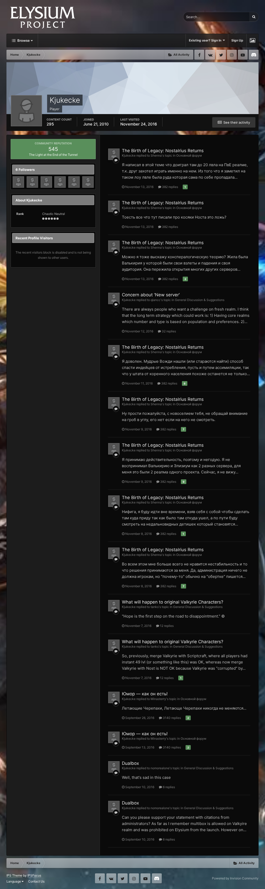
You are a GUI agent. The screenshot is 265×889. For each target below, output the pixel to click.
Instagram (232, 55)
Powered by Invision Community (235, 878)
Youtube (243, 55)
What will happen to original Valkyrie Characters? (172, 602)
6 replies (168, 787)
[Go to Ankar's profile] (88, 182)
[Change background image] (252, 40)
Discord (254, 55)
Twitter (221, 55)
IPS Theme (14, 875)
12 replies (166, 626)
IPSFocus (34, 875)
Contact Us (36, 881)
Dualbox (130, 763)
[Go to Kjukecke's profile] (114, 154)
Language (14, 881)
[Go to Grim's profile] (74, 182)
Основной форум (189, 155)
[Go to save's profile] (32, 182)
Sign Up (237, 40)
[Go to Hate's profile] (60, 182)
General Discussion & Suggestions (199, 300)
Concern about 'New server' (151, 294)
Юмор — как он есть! (145, 693)
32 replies (168, 331)
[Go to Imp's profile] (18, 182)
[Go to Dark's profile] (46, 182)
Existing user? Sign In (206, 40)
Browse (23, 40)
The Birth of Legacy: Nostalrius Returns (163, 150)
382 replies (169, 187)
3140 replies (171, 718)
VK (210, 55)
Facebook (199, 55)
